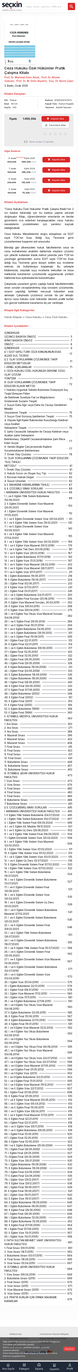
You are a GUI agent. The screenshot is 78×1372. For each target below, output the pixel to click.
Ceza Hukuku (33, 317)
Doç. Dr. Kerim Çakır (61, 80)
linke (26, 1353)
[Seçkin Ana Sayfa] (11, 6)
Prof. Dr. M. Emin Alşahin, (32, 80)
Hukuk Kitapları (13, 317)
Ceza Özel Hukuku (56, 317)
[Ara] (71, 6)
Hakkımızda (15, 1334)
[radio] (45, 133)
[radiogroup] (55, 133)
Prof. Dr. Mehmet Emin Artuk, (22, 77)
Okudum (69, 1349)
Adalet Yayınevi (63, 107)
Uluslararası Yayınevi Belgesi (54, 1334)
